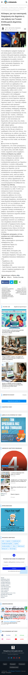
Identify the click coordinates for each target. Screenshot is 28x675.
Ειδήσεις (9, 277)
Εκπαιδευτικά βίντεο (6, 546)
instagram (8, 639)
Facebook (6, 282)
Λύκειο (14, 546)
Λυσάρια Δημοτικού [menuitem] (5, 582)
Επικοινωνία (22, 664)
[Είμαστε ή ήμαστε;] (5, 496)
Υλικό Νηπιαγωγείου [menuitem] (6, 586)
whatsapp (22, 635)
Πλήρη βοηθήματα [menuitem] (5, 580)
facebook (8, 635)
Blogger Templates (6, 672)
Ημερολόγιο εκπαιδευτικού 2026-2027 (19, 488)
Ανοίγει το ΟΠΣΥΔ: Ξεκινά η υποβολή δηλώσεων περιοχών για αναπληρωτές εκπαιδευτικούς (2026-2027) (12, 385)
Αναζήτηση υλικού (14, 667)
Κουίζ (3, 541)
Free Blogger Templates (14, 671)
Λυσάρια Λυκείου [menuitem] (5, 585)
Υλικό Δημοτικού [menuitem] (5, 588)
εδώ (18, 275)
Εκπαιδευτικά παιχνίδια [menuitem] (6, 594)
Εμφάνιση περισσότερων (20, 306)
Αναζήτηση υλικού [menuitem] (5, 579)
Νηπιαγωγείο (5, 548)
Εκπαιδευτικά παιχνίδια (7, 543)
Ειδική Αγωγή (21, 546)
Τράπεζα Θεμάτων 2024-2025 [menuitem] (8, 593)
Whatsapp (16, 282)
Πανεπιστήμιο (13, 548)
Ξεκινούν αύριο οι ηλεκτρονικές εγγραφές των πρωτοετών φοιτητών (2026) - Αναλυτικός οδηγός (13, 331)
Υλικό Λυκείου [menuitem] (4, 591)
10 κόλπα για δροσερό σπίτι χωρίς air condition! (17, 473)
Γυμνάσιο (16, 543)
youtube (22, 639)
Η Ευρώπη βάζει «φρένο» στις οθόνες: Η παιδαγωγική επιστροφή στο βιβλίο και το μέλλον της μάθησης (13, 358)
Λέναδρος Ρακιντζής (13, 7)
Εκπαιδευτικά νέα (16, 541)
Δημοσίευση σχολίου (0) (14, 401)
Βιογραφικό (12, 664)
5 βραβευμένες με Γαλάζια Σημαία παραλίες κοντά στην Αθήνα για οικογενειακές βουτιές (19, 481)
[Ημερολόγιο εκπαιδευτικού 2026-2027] (5, 489)
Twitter (11, 282)
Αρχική (5, 664)
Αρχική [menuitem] (2, 577)
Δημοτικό (8, 541)
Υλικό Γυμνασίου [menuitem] (5, 590)
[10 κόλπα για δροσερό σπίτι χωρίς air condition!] (5, 475)
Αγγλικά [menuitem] (3, 597)
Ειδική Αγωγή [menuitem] (4, 596)
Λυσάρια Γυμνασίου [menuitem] (5, 583)
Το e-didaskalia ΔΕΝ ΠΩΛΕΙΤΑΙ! (9, 623)
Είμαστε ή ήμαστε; (15, 494)
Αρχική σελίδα (4, 7)
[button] (26, 2)
